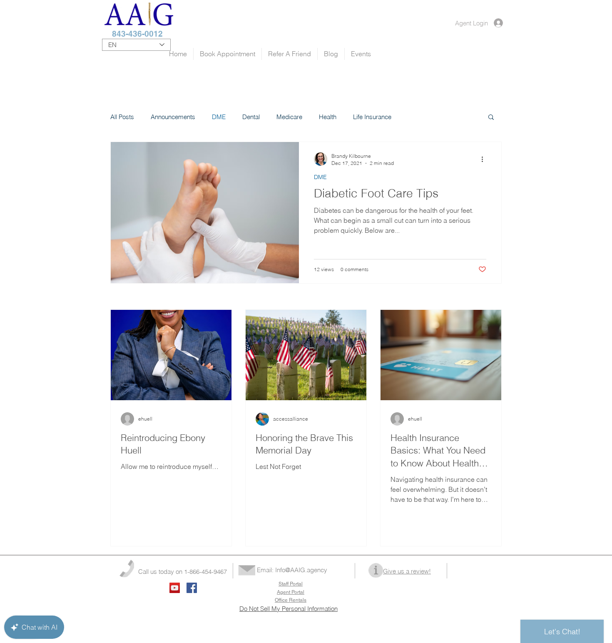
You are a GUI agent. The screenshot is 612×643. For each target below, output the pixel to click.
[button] (491, 117)
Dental (251, 117)
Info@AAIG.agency (301, 570)
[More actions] (485, 159)
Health (327, 117)
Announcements (173, 117)
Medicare (289, 117)
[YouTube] (174, 588)
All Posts (122, 117)
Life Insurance (372, 117)
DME (219, 117)
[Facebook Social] (192, 588)
